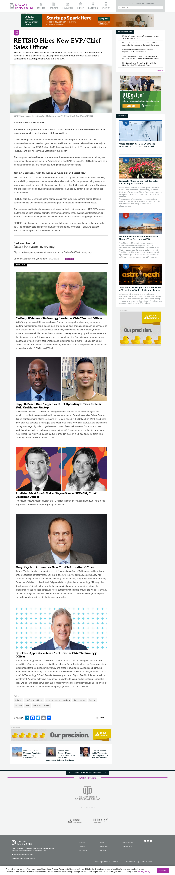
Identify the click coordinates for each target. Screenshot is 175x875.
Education (67, 8)
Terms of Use (130, 862)
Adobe (18, 700)
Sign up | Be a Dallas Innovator (107, 862)
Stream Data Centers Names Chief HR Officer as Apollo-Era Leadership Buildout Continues (60, 755)
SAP (27, 705)
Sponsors (140, 4)
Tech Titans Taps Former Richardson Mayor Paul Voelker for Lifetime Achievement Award (140, 57)
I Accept (163, 870)
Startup (106, 8)
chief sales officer (34, 700)
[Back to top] (164, 857)
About (130, 4)
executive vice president (58, 700)
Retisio (18, 705)
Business (41, 8)
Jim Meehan (79, 700)
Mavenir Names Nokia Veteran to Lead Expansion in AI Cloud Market (137, 50)
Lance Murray (23, 122)
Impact (80, 8)
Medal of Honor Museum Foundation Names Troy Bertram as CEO (140, 37)
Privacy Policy (147, 862)
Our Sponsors (127, 842)
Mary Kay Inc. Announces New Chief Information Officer (55, 567)
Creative (54, 8)
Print (102, 718)
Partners (150, 4)
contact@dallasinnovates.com (23, 854)
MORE (159, 70)
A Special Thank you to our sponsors (87, 773)
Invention (93, 8)
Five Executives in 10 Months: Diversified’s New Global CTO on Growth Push (139, 64)
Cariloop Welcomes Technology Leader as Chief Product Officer (59, 318)
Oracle (92, 700)
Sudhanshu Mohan (41, 705)
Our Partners (127, 846)
